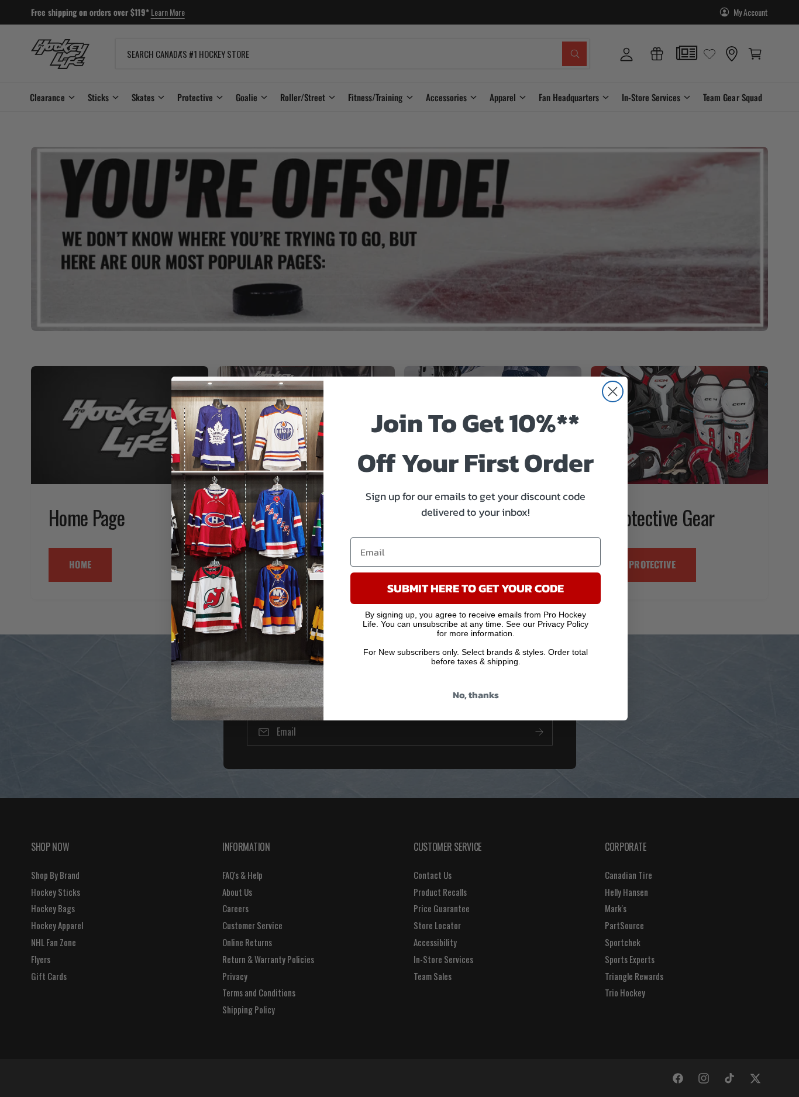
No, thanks (476, 695)
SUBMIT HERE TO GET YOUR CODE (475, 588)
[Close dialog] (612, 391)
